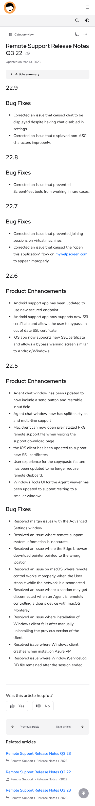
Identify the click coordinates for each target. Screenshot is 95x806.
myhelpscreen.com (71, 254)
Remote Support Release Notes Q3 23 (38, 790)
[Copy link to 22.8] (27, 158)
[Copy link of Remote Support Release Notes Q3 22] (28, 53)
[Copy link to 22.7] (27, 207)
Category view (24, 34)
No (47, 706)
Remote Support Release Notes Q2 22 (38, 772)
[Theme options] (87, 21)
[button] (27, 727)
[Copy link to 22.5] (27, 366)
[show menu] (87, 8)
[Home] (10, 8)
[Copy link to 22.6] (27, 276)
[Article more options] (85, 34)
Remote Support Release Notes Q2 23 (38, 753)
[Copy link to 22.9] (26, 88)
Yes (21, 706)
